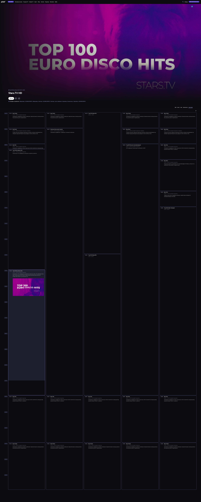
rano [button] (181, 107)
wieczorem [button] (185, 107)
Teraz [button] (178, 107)
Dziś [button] (175, 107)
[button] (195, 110)
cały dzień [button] (190, 107)
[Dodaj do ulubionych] (15, 98)
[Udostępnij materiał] (19, 98)
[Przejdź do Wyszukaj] (183, 2)
